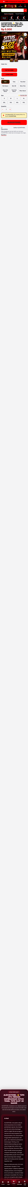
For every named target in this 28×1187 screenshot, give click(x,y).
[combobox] (12, 10)
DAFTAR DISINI (9, 70)
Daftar (14, 1183)
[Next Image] (25, 47)
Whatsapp (19, 1184)
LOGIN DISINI (9, 74)
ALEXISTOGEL (14, 122)
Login (8, 1184)
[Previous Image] (3, 47)
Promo (3, 1184)
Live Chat (25, 1184)
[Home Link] (10, 6)
